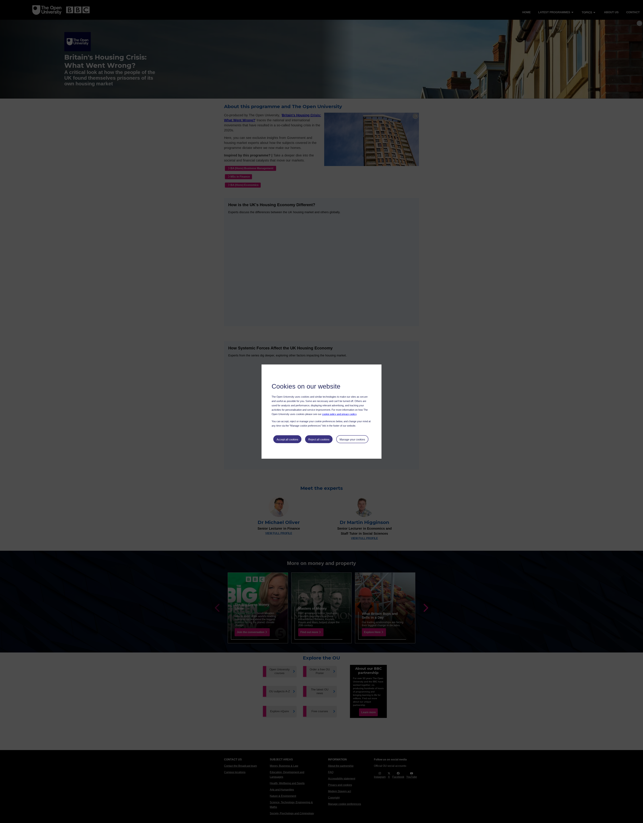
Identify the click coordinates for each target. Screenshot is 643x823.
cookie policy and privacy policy (339, 414)
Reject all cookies (318, 439)
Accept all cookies (287, 439)
